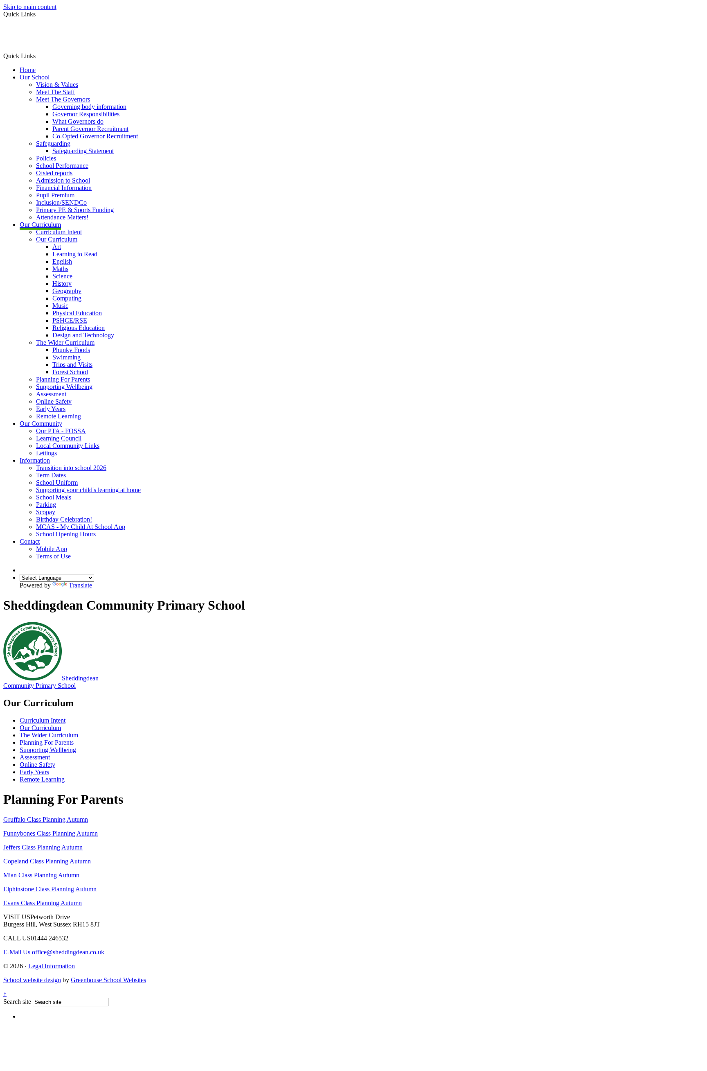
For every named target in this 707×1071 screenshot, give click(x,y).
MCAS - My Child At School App (80, 526)
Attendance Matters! (62, 217)
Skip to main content (29, 6)
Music (60, 305)
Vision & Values (57, 84)
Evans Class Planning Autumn (42, 902)
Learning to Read (74, 254)
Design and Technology (83, 335)
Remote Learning (58, 416)
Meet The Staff (55, 91)
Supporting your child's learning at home (88, 489)
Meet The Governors (63, 99)
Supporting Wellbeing (64, 386)
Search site (17, 1001)
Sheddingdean (51, 682)
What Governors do (78, 121)
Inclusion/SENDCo (61, 202)
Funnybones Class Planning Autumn (50, 833)
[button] (38, 55)
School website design (32, 979)
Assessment (51, 394)
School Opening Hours (66, 534)
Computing (66, 298)
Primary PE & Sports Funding (75, 209)
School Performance (62, 165)
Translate (80, 585)
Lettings (46, 453)
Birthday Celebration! (64, 519)
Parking (46, 504)
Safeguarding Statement (83, 150)
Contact (30, 541)
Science (62, 276)
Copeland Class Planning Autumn (47, 861)
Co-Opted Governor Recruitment (95, 136)
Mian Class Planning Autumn (41, 875)
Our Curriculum (40, 224)
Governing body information (89, 106)
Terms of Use (53, 556)
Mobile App (51, 548)
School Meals (53, 497)
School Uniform (57, 482)
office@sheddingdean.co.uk (53, 952)
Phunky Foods (71, 349)
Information (35, 460)
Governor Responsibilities (85, 114)
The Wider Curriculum (65, 342)
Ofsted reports (54, 172)
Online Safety (54, 401)
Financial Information (64, 187)
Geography (66, 290)
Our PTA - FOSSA (61, 430)
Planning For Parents (63, 379)
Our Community (41, 423)
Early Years (50, 408)
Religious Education (78, 327)
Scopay (45, 511)
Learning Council (58, 438)
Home (28, 69)
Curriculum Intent (59, 231)
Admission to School (63, 180)
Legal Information (51, 966)
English (62, 261)
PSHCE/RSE (69, 320)
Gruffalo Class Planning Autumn (45, 819)
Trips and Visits (72, 364)
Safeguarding (53, 143)
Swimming (66, 357)
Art (56, 246)
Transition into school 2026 (71, 467)
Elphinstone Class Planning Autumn (50, 889)
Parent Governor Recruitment (90, 128)
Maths (60, 268)
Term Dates (51, 475)
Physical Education (77, 313)
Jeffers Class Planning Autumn (43, 847)
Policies (46, 158)
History (62, 283)
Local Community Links (67, 445)
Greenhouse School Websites (108, 979)
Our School (35, 77)
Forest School (70, 371)
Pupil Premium (55, 195)
